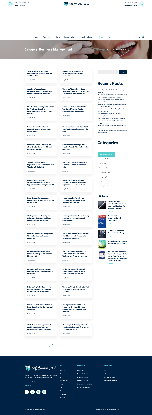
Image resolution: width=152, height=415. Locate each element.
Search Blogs (123, 73)
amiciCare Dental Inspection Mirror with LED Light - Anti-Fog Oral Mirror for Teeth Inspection (117, 205)
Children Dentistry (105, 159)
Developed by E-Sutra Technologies (35, 410)
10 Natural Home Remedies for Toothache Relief (112, 95)
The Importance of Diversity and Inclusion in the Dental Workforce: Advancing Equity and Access (39, 218)
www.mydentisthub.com (32, 382)
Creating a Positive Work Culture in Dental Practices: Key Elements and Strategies (40, 307)
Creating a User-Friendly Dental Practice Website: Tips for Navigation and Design (75, 147)
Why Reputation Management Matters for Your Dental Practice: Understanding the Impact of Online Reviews (40, 110)
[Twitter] (32, 392)
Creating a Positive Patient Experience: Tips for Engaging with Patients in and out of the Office (39, 91)
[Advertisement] (76, 21)
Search (100, 69)
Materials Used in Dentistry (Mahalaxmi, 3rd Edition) (117, 242)
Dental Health (103, 163)
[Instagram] (44, 392)
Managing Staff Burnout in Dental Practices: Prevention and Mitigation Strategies (40, 271)
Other (101, 181)
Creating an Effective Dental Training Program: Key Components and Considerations (75, 218)
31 (60, 345)
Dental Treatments (105, 168)
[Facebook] (27, 392)
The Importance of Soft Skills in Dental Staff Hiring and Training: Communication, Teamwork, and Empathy (74, 308)
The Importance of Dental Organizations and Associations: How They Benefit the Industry (40, 164)
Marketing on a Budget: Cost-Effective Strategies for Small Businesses (72, 73)
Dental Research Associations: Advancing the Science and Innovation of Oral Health (40, 200)
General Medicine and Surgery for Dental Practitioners (115, 218)
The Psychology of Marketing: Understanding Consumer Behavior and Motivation (39, 73)
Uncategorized (103, 186)
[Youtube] (38, 392)
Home (107, 49)
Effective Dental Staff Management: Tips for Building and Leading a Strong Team (40, 236)
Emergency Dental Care (106, 177)
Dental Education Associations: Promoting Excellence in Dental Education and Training (73, 200)
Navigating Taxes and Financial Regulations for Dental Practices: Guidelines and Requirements (74, 271)
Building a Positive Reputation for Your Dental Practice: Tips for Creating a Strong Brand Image (74, 109)
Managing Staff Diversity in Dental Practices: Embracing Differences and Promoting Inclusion (75, 327)
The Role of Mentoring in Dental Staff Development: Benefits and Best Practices (75, 289)
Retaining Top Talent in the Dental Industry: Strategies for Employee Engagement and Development (39, 289)
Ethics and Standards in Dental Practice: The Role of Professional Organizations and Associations (74, 182)
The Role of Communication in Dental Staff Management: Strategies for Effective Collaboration (75, 236)
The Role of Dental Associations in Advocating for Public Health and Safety (74, 164)
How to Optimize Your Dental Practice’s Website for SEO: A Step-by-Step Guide (39, 129)
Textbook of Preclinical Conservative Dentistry (116, 232)
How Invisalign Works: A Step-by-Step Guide (111, 118)
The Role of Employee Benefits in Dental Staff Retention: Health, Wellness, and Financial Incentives (74, 253)
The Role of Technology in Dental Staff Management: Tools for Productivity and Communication (39, 327)
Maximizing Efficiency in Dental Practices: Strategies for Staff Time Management (40, 253)
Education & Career (105, 172)
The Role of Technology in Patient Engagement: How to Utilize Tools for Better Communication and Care (75, 91)
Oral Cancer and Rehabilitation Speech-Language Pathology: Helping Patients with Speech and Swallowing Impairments (111, 99)
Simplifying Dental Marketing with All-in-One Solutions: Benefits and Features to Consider (39, 147)
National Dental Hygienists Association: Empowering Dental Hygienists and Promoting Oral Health (40, 182)
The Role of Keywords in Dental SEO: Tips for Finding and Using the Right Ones (75, 129)
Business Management (106, 154)
